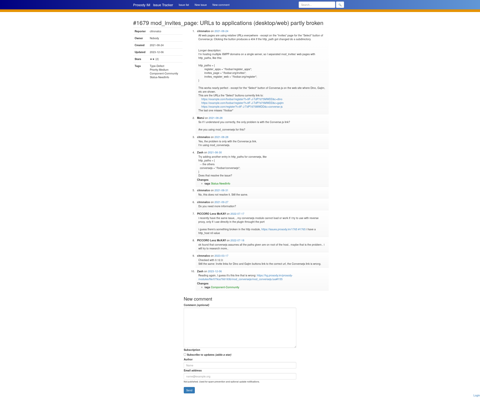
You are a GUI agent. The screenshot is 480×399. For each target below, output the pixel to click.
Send (189, 390)
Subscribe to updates (208, 354)
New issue (201, 5)
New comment (221, 5)
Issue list (184, 5)
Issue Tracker (163, 4)
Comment (196, 305)
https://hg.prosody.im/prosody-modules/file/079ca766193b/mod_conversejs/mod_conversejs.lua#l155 (245, 277)
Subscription (192, 350)
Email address (193, 370)
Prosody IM (141, 4)
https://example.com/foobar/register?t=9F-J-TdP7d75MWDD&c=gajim (242, 103)
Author (188, 359)
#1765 (302, 229)
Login (476, 395)
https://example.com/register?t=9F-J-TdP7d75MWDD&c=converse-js (242, 106)
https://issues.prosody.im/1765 (279, 229)
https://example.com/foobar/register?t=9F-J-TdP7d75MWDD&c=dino (241, 99)
